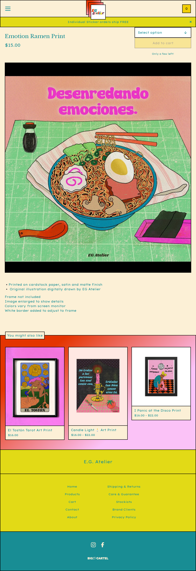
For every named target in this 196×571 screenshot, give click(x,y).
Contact (72, 509)
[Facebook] (102, 544)
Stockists (124, 502)
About (72, 517)
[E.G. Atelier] (98, 12)
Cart (72, 502)
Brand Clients (124, 509)
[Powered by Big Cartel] (98, 556)
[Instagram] (93, 544)
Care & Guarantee (124, 494)
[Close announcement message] (190, 22)
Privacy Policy (124, 517)
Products (72, 494)
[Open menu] (8, 9)
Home (72, 486)
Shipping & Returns (123, 486)
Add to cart (163, 43)
